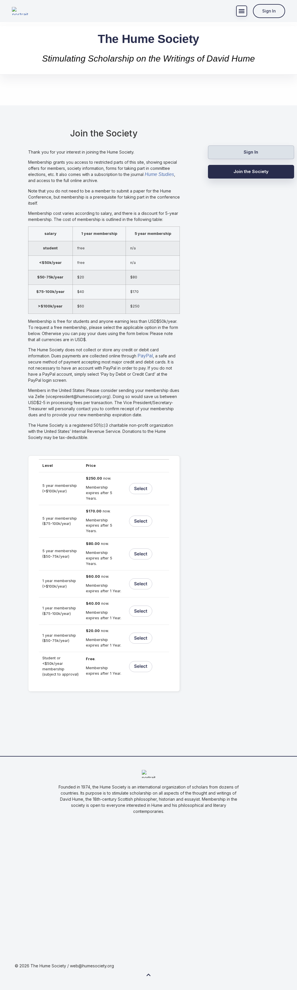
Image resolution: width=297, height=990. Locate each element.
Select (140, 488)
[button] (241, 11)
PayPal (145, 356)
